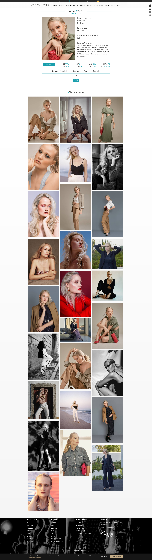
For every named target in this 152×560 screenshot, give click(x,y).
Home (55, 5)
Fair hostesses (92, 5)
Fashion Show (56, 538)
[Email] (150, 9)
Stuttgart (30, 538)
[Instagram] (150, 15)
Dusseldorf (31, 528)
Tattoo (53, 533)
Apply (66, 1)
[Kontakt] (150, 5)
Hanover (29, 536)
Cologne (30, 530)
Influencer (55, 541)
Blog (101, 5)
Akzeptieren (116, 556)
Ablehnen (104, 556)
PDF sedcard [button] (49, 64)
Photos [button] (76, 80)
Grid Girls (79, 522)
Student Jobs (80, 530)
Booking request (58, 1)
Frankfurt (30, 541)
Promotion (79, 525)
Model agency (70, 5)
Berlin (29, 522)
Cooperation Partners (84, 533)
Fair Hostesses (81, 520)
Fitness (53, 536)
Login (119, 5)
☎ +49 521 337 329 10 (76, 1)
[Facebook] (150, 12)
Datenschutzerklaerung (35, 557)
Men (52, 525)
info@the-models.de (110, 527)
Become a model (110, 5)
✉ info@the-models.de (89, 1)
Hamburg (30, 525)
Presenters (81, 5)
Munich (29, 533)
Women (53, 522)
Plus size (54, 530)
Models (61, 5)
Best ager (54, 528)
